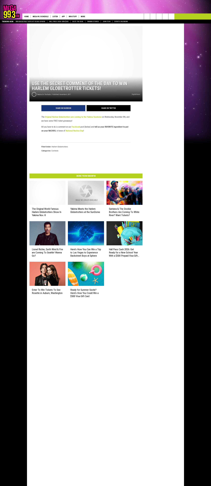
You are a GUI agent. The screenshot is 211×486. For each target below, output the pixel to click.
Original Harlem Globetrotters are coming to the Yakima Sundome (73, 117)
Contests (54, 151)
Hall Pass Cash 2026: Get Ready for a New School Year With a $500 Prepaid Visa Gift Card (123, 252)
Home (26, 16)
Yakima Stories (93, 22)
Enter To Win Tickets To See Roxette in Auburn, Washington (47, 291)
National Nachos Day (74, 130)
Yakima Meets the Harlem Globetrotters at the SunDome (85, 210)
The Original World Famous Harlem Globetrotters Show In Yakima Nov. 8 (46, 212)
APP (63, 16)
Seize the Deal (77, 22)
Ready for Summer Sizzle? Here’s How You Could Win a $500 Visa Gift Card (84, 293)
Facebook (76, 127)
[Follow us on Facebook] (159, 16)
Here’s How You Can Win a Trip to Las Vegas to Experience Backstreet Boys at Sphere (85, 252)
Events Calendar (121, 22)
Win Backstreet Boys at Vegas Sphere (30, 22)
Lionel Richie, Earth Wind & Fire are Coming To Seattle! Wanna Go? (47, 252)
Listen (55, 16)
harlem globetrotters (60, 147)
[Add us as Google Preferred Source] (153, 16)
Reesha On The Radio (44, 94)
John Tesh (107, 22)
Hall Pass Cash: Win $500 (59, 22)
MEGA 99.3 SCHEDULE (40, 16)
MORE (83, 16)
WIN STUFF (73, 16)
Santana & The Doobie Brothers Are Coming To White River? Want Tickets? (124, 212)
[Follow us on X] (165, 16)
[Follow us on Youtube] (171, 16)
